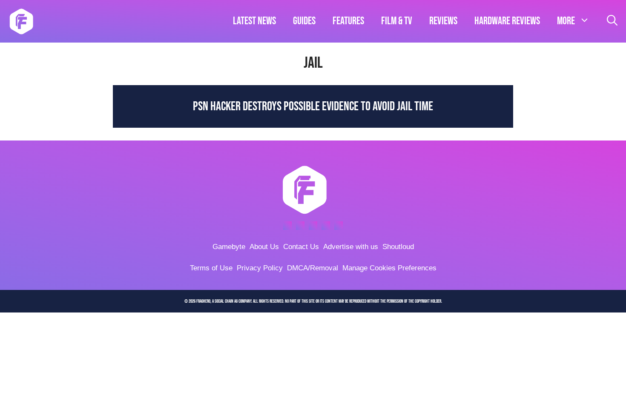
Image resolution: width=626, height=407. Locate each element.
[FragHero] (21, 21)
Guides (304, 21)
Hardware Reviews (507, 21)
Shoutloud (398, 247)
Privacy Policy (260, 268)
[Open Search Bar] (612, 21)
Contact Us (301, 247)
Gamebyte (228, 247)
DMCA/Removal (312, 268)
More (566, 21)
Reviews (443, 21)
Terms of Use (211, 268)
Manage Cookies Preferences (389, 268)
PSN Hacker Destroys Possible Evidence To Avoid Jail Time (313, 106)
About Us (264, 247)
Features (348, 21)
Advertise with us (350, 247)
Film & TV (396, 21)
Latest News (254, 21)
